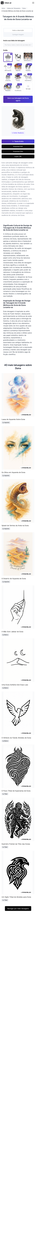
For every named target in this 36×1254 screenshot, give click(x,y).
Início (3, 8)
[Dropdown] (33, 3)
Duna (24, 8)
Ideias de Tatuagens (13, 8)
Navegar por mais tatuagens (18, 909)
